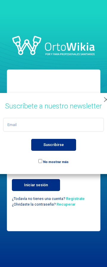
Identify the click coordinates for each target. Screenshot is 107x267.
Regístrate (75, 198)
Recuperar (65, 204)
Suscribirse (53, 144)
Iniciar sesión (36, 185)
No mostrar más (55, 162)
